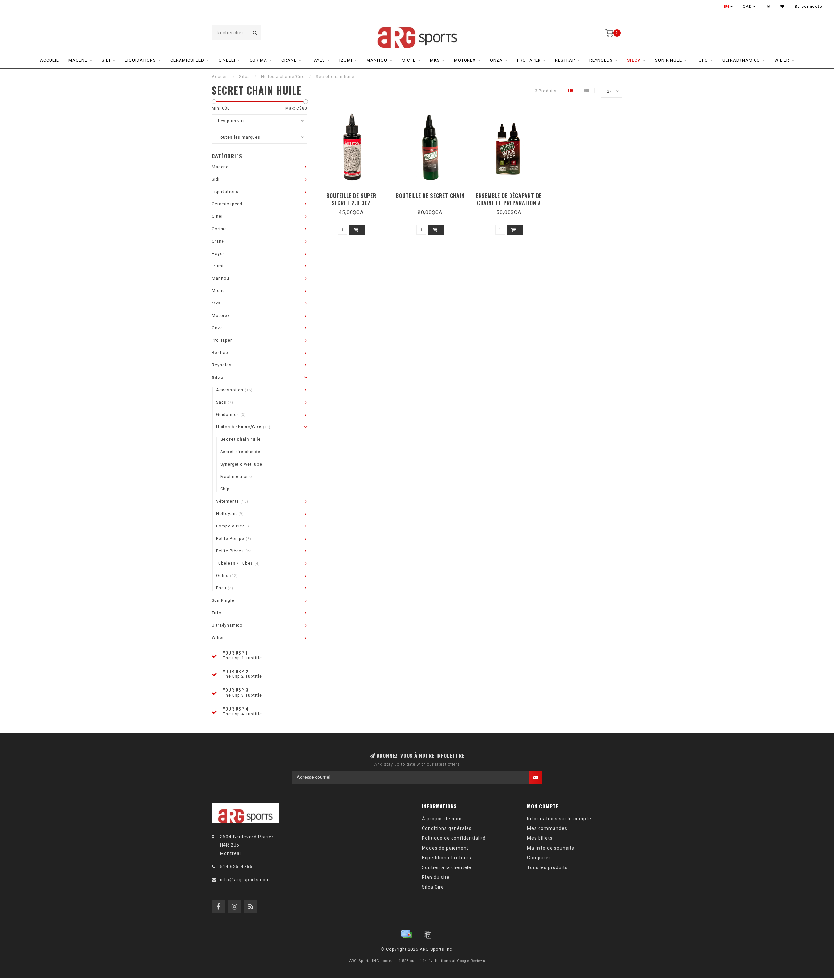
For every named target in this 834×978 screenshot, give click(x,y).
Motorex (465, 60)
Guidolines (231, 414)
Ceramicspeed (187, 60)
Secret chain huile (240, 439)
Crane (288, 60)
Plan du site (436, 877)
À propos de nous (442, 818)
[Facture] (427, 934)
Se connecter (809, 6)
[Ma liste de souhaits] (782, 6)
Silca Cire (433, 887)
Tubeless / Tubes (238, 563)
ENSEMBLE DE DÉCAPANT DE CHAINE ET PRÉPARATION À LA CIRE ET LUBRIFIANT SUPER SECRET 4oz (509, 207)
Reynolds (601, 60)
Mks (435, 60)
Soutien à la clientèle (446, 867)
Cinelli (227, 60)
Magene (77, 60)
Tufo (702, 60)
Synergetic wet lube (241, 464)
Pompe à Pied (234, 526)
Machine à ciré (236, 476)
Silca (634, 60)
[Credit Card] (406, 934)
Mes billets (540, 838)
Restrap (565, 60)
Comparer (539, 857)
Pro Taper (529, 60)
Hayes (318, 60)
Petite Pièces (234, 550)
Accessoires (234, 389)
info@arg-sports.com (245, 879)
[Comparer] (768, 6)
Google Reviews (471, 961)
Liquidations (140, 60)
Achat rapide (354, 193)
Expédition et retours (446, 857)
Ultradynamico (741, 60)
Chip (225, 488)
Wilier (781, 60)
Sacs (224, 402)
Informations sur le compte (559, 818)
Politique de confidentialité (454, 838)
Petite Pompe (233, 538)
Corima (258, 60)
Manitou (377, 60)
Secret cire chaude (240, 451)
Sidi (106, 60)
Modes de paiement (445, 848)
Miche (409, 60)
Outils (227, 575)
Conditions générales (447, 828)
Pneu (224, 587)
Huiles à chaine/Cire (243, 426)
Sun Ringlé (668, 60)
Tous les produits (547, 867)
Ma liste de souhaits (550, 848)
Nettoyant (230, 513)
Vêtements (232, 501)
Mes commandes (547, 828)
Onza (496, 60)
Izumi (345, 60)
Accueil (49, 60)
